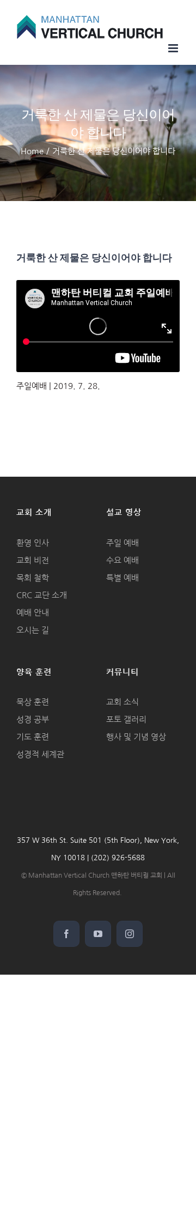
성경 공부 (32, 719)
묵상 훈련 (32, 702)
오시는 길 (32, 630)
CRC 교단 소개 (41, 595)
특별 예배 (122, 578)
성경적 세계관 (40, 754)
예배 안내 (32, 613)
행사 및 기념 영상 (136, 737)
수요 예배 (122, 560)
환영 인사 (32, 543)
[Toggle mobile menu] (174, 48)
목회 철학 (32, 578)
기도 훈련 (32, 737)
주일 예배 (122, 543)
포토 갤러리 (126, 719)
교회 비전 (32, 560)
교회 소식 (122, 702)
